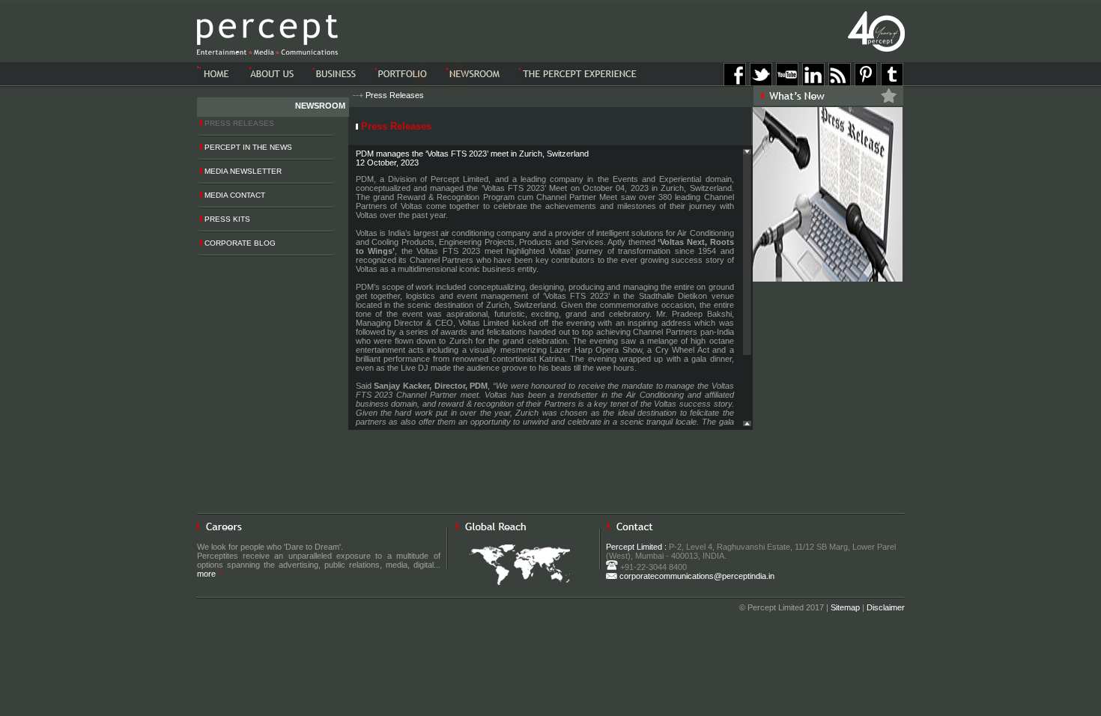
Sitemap (845, 607)
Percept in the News (247, 147)
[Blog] (839, 83)
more (207, 573)
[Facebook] (735, 83)
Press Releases (395, 95)
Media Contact (233, 195)
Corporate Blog (239, 243)
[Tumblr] (892, 83)
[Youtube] (787, 83)
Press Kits (226, 219)
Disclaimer (886, 607)
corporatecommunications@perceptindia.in (695, 575)
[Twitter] (761, 83)
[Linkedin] (813, 83)
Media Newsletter (242, 171)
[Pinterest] (866, 83)
